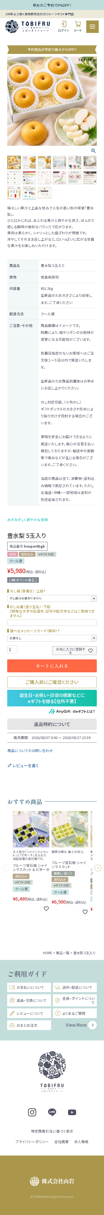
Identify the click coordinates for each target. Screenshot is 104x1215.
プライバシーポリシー (32, 1141)
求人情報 (81, 1141)
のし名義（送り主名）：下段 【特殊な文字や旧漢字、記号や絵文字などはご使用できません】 (52, 611)
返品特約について (52, 724)
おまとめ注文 (27, 1025)
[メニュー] (92, 26)
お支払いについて (30, 987)
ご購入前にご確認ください (52, 682)
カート (78, 30)
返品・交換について (32, 1000)
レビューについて (30, 1013)
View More (76, 1025)
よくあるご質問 (73, 1013)
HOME (47, 952)
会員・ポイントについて (78, 1000)
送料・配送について (77, 987)
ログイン (63, 30)
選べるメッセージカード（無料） (35, 631)
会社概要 (61, 1141)
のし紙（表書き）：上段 (28, 591)
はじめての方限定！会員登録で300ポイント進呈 (52, 8)
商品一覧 (62, 952)
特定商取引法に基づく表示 (52, 1131)
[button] (7, 868)
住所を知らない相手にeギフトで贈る (52, 698)
